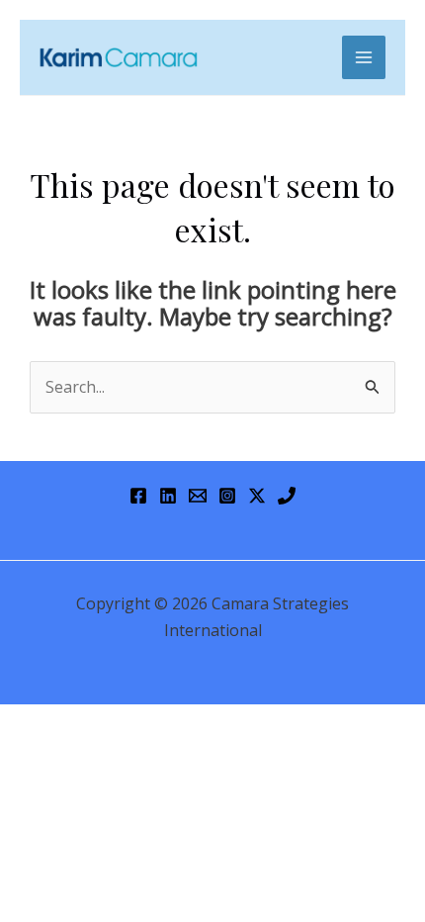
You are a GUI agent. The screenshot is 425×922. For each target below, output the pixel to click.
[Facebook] (138, 496)
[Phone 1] (287, 496)
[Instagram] (227, 496)
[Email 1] (198, 496)
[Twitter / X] (257, 496)
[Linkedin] (168, 496)
